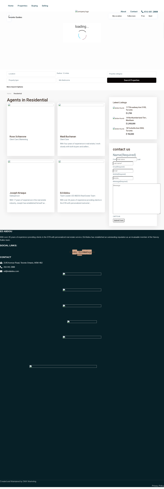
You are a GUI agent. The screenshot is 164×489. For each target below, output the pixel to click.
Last (138, 159)
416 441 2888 (151, 11)
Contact (133, 11)
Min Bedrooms (64, 80)
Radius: (63, 73)
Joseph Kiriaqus (18, 193)
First (114, 159)
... (89, 147)
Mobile (119, 174)
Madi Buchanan (68, 136)
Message (120, 181)
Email (119, 167)
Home (10, 6)
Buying (35, 6)
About (123, 11)
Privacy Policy (158, 486)
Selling (45, 6)
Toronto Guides (15, 17)
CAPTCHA (116, 216)
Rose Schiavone (18, 136)
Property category (115, 74)
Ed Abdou (65, 193)
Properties (22, 6)
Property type (13, 80)
